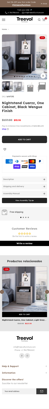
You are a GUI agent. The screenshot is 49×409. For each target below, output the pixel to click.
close (44, 3)
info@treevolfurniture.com (34, 13)
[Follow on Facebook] (21, 355)
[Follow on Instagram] (27, 355)
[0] (43, 19)
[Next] (43, 57)
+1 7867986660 (13, 13)
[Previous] (5, 57)
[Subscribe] (41, 391)
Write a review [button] (24, 243)
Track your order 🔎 (24, 10)
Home (4, 29)
